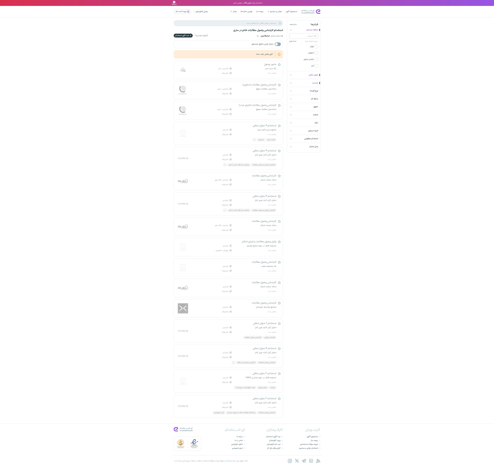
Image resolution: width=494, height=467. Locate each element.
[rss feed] (318, 461)
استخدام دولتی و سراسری (308, 448)
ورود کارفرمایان (274, 440)
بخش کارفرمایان (201, 11)
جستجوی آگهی (291, 11)
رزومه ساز (259, 11)
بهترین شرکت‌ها (246, 11)
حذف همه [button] (293, 24)
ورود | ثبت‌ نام (181, 11)
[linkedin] (311, 461)
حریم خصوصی (237, 448)
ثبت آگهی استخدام (182, 35)
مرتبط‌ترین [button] (265, 36)
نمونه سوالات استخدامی (309, 444)
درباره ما (240, 436)
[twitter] (297, 461)
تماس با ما (239, 440)
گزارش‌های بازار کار (273, 448)
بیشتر (235, 11)
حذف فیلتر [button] (292, 41)
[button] (303, 46)
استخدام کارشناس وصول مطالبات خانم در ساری (258, 30)
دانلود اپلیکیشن (237, 444)
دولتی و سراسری (276, 11)
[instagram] (290, 461)
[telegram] (304, 461)
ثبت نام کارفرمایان (273, 444)
